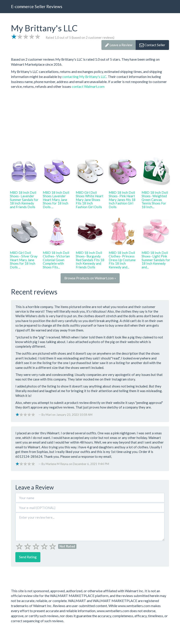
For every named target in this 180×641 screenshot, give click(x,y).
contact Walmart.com (88, 86)
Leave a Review (120, 45)
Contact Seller (154, 45)
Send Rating (28, 557)
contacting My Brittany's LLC (84, 76)
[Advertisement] (90, 122)
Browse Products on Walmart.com (90, 278)
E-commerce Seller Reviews (36, 6)
